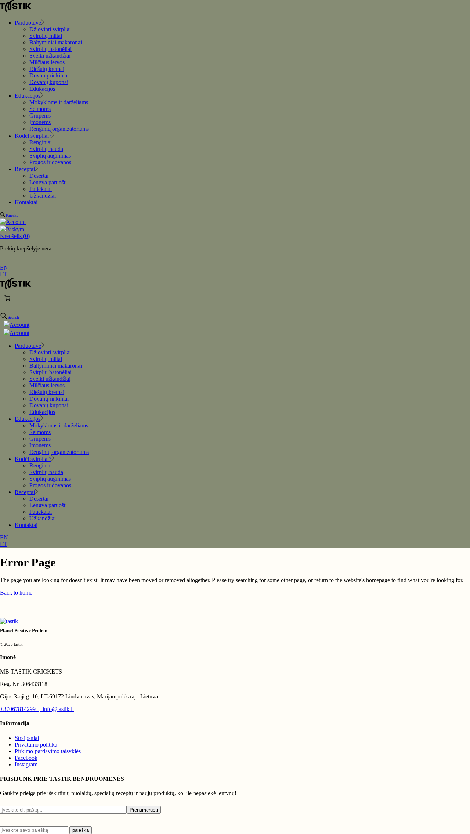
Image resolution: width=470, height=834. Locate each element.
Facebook (26, 758)
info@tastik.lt (58, 709)
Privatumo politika (36, 744)
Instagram (26, 764)
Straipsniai (27, 738)
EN (4, 267)
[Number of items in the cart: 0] (7, 298)
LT (3, 274)
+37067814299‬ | (21, 709)
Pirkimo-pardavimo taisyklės (48, 751)
